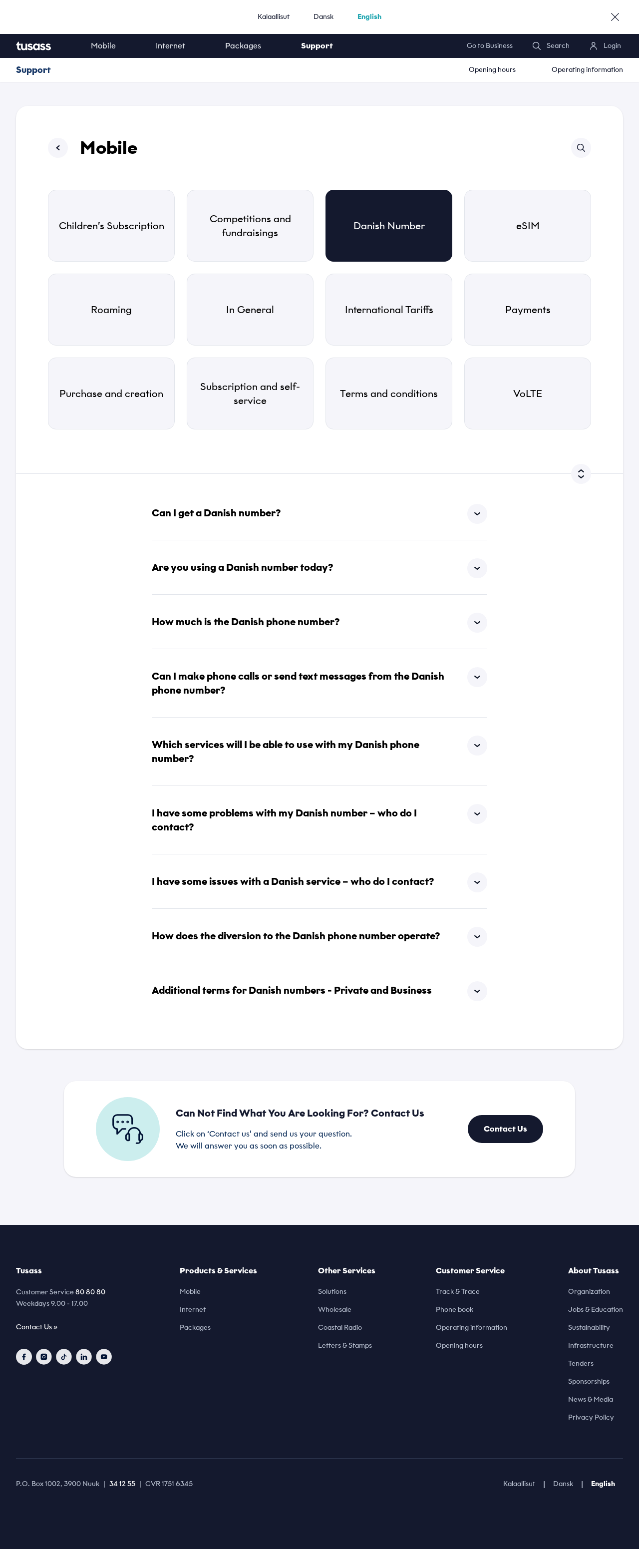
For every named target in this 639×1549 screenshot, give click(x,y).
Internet (170, 45)
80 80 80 (90, 1292)
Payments (528, 310)
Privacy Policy (591, 1417)
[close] (615, 17)
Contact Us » (36, 1327)
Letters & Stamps (345, 1345)
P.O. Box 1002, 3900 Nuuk (57, 1484)
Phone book (454, 1309)
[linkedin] (84, 1357)
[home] (43, 45)
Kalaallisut (274, 16)
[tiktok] (64, 1357)
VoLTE (527, 393)
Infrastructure (591, 1345)
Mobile (103, 45)
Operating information (587, 69)
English (369, 16)
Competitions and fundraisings (250, 226)
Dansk (323, 16)
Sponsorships (589, 1381)
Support (317, 45)
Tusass (29, 1270)
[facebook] (24, 1357)
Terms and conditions (389, 393)
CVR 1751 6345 (169, 1484)
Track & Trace (458, 1291)
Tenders (581, 1363)
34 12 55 (122, 1484)
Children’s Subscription (111, 226)
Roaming (111, 310)
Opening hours (492, 69)
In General (250, 310)
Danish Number (389, 226)
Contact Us (505, 1129)
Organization (589, 1291)
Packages (243, 45)
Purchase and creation (111, 393)
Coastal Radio (340, 1327)
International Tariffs (389, 310)
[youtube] (104, 1357)
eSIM (528, 226)
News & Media (590, 1399)
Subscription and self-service (250, 393)
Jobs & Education (595, 1309)
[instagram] (44, 1357)
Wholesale (334, 1309)
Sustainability (589, 1327)
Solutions (332, 1291)
